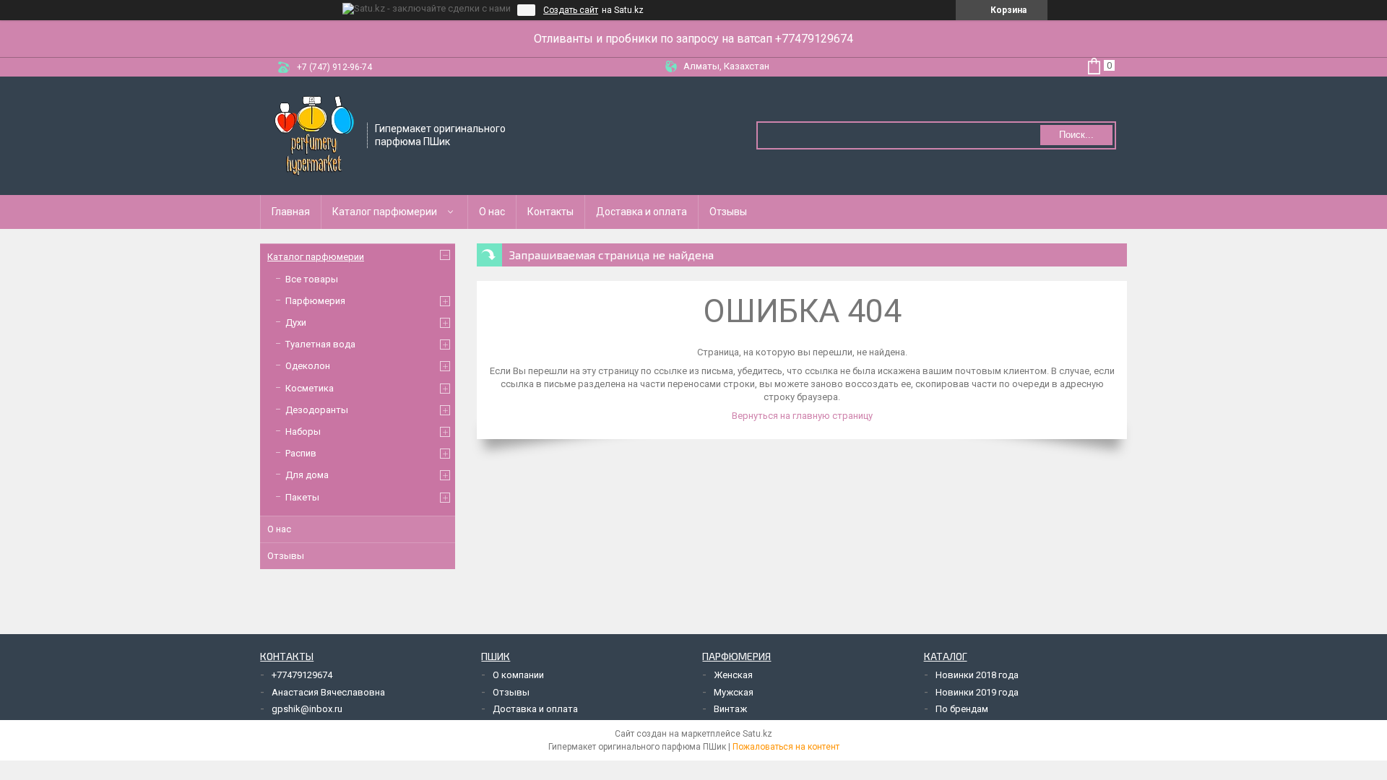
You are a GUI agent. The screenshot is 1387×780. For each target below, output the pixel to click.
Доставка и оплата (641, 211)
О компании (518, 675)
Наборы (303, 431)
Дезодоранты (316, 409)
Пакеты (302, 497)
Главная (291, 211)
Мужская (733, 692)
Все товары (311, 279)
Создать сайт (570, 10)
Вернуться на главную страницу (802, 415)
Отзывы (728, 211)
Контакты (550, 211)
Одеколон (307, 365)
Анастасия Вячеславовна (328, 692)
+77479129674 (302, 675)
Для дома (307, 474)
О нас (492, 211)
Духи (295, 322)
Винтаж (730, 708)
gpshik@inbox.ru (307, 708)
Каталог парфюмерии (384, 211)
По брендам (962, 708)
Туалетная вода (320, 344)
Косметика (309, 388)
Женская (733, 675)
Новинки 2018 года (977, 675)
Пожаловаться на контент (786, 747)
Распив (300, 453)
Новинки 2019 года (977, 692)
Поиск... (1076, 134)
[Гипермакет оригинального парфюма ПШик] (314, 134)
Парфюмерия (315, 300)
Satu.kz (757, 734)
